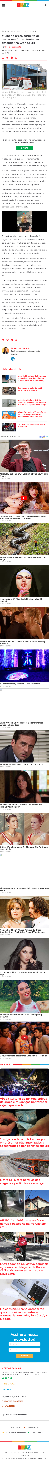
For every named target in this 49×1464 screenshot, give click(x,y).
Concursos (21, 1396)
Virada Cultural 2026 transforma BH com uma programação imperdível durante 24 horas (32, 414)
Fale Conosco (34, 1427)
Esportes (7, 1377)
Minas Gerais (28, 31)
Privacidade (37, 1433)
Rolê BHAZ (12, 1373)
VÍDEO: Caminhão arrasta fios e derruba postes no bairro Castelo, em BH (23, 1224)
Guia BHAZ (37, 1373)
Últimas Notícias (13, 31)
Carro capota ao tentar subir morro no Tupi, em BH (30, 389)
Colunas (6, 1389)
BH (22, 1373)
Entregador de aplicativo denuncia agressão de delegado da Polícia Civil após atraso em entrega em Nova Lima (24, 1268)
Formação (11, 1396)
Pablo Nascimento (13, 47)
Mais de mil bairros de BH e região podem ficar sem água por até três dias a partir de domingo (32, 402)
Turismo (43, 1373)
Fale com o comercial (16, 1433)
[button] (45, 5)
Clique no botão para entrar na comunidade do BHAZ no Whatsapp (24, 141)
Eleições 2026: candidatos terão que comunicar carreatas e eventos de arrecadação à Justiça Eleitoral (23, 1313)
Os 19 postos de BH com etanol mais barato (31, 425)
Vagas (4, 1396)
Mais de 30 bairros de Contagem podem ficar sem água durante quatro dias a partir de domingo (32, 378)
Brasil (32, 1373)
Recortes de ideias (12, 1401)
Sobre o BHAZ (15, 1427)
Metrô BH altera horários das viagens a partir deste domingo (22, 1181)
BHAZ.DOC (8, 1406)
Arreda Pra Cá (18, 1373)
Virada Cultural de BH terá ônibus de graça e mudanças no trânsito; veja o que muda (23, 1102)
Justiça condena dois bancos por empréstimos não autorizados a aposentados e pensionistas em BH (24, 1143)
